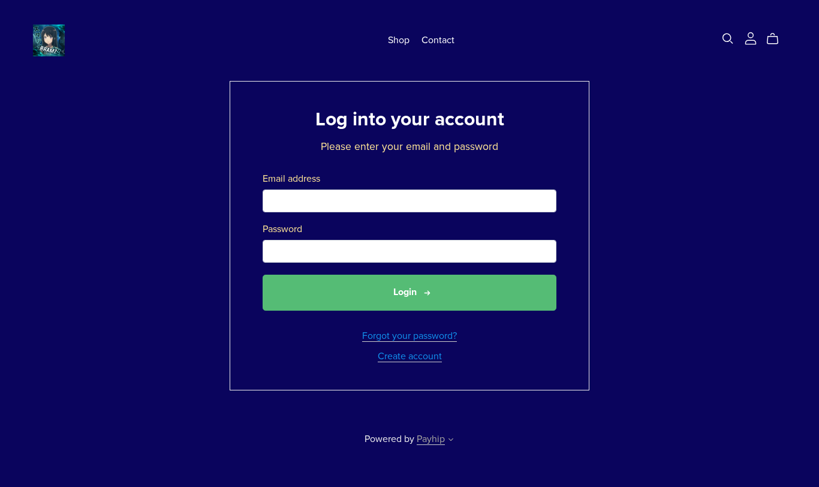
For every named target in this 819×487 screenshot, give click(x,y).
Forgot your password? (409, 336)
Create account (410, 356)
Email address (291, 179)
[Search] (727, 38)
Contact (437, 40)
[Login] (750, 38)
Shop (399, 40)
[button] (450, 441)
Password (282, 229)
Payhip (431, 439)
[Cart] (777, 39)
